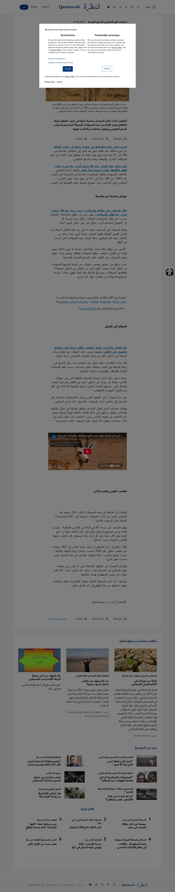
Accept (68, 69)
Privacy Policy (117, 47)
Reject (107, 69)
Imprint (59, 82)
